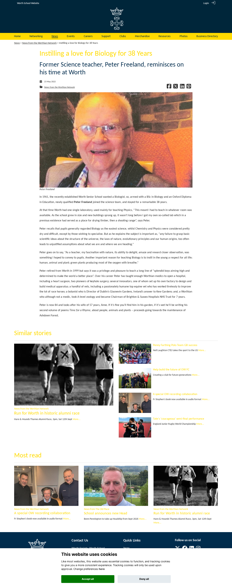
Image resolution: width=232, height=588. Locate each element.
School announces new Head (105, 513)
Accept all (88, 579)
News (17, 43)
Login (206, 3)
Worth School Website (28, 3)
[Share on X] (175, 87)
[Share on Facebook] (169, 87)
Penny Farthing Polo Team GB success (175, 345)
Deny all (144, 579)
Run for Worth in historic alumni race (47, 413)
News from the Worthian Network (39, 43)
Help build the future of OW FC (171, 369)
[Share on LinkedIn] (182, 87)
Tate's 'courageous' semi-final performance (178, 418)
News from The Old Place (96, 509)
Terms (126, 548)
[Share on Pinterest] (189, 87)
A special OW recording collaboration (175, 394)
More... (76, 419)
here (102, 568)
